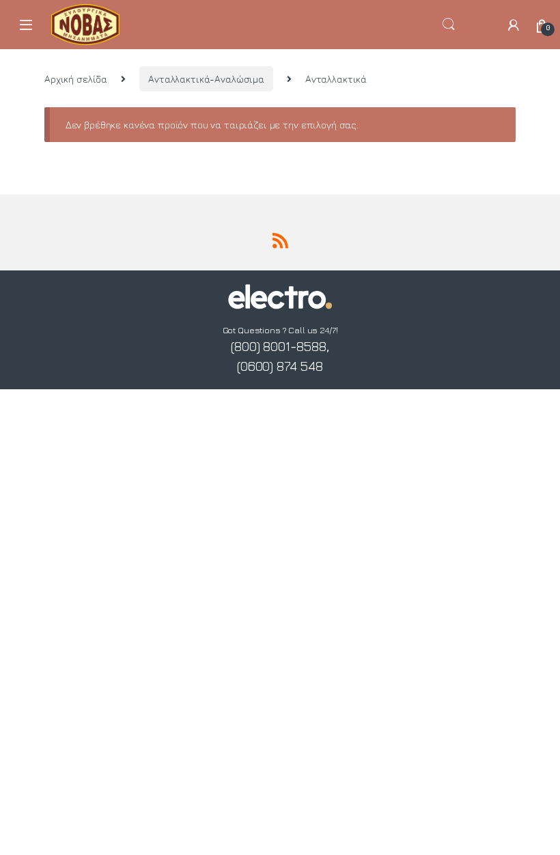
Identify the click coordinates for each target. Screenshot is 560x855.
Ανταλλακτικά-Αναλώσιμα (206, 79)
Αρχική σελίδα (75, 79)
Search (466, 24)
